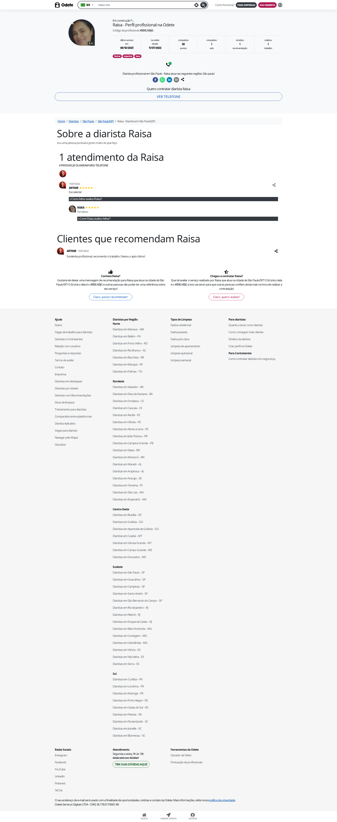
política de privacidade (222, 800)
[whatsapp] (162, 80)
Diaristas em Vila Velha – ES (128, 657)
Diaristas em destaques (68, 381)
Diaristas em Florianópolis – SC (130, 721)
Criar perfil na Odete (240, 346)
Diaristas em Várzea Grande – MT (132, 543)
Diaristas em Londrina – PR (128, 686)
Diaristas (74, 121)
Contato (59, 367)
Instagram (61, 755)
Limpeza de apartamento (185, 346)
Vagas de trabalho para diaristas (73, 332)
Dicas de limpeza (64, 402)
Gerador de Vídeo (181, 755)
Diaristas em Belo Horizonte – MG (132, 629)
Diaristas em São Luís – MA (128, 492)
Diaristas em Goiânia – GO (128, 522)
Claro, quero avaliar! (226, 297)
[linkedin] (169, 80)
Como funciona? (224, 5)
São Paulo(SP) (106, 121)
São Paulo (88, 121)
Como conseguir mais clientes (246, 332)
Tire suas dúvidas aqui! (131, 764)
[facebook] (155, 80)
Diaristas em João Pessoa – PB (130, 436)
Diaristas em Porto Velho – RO (130, 343)
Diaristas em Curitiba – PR (127, 679)
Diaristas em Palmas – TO (127, 371)
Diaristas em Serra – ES (126, 664)
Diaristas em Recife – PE (126, 415)
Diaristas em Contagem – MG (130, 636)
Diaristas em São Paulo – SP (129, 572)
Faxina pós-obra (180, 339)
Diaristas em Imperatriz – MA (129, 499)
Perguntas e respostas (68, 353)
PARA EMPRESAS (246, 5)
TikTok (58, 790)
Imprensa (60, 374)
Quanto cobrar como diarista (246, 325)
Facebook (60, 762)
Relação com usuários (67, 346)
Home (61, 121)
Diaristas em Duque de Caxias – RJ (132, 622)
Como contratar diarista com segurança (252, 359)
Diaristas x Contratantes (69, 339)
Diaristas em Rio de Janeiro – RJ (130, 608)
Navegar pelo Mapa (66, 437)
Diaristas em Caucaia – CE (127, 408)
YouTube (60, 769)
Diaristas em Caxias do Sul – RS (130, 707)
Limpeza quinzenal (181, 353)
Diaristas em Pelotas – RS (127, 714)
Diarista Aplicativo (65, 423)
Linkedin (60, 776)
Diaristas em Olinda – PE (127, 422)
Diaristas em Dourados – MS (129, 557)
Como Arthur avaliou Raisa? (86, 199)
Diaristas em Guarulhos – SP (129, 579)
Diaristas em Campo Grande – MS (132, 550)
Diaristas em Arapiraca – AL (128, 471)
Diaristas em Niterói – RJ (126, 615)
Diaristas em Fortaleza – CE (128, 401)
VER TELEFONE (168, 96)
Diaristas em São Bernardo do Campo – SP (137, 601)
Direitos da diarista (239, 339)
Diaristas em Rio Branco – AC (129, 350)
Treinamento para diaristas (70, 409)
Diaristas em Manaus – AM (128, 329)
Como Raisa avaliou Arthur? (95, 218)
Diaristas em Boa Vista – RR (128, 357)
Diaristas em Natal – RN (126, 450)
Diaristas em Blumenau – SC (129, 735)
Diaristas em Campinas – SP (129, 586)
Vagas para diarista (66, 430)
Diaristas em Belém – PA (127, 336)
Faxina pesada (179, 332)
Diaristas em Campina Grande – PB (133, 443)
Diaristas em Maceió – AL (127, 464)
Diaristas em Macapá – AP (128, 364)
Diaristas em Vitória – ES (126, 650)
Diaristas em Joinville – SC (127, 728)
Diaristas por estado (66, 388)
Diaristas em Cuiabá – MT (127, 536)
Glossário (60, 444)
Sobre (58, 325)
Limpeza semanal (181, 360)
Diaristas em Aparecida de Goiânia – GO (136, 529)
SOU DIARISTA (267, 5)
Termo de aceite (64, 360)
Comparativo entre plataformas (73, 416)
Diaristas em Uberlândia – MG (130, 643)
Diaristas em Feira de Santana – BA (133, 394)
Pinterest (60, 783)
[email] (176, 80)
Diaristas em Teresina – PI (127, 485)
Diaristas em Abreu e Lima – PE (130, 429)
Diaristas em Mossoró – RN (128, 457)
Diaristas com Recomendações (73, 395)
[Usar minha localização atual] (196, 5)
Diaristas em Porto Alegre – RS (130, 700)
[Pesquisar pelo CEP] (203, 5)
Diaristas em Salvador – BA (128, 387)
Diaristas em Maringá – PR (128, 693)
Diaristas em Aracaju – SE (127, 478)
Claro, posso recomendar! (110, 297)
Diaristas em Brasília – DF (127, 515)
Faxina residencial (181, 325)
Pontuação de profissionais (186, 762)
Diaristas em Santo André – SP (130, 594)
